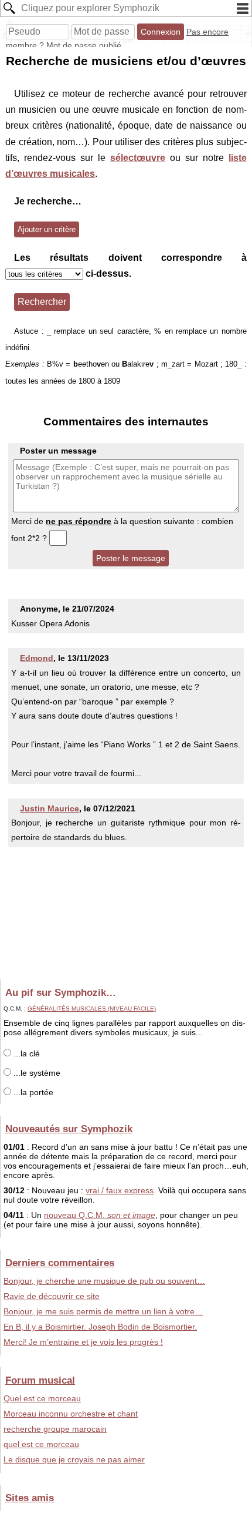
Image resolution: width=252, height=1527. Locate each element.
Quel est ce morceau (42, 1398)
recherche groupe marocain (55, 1429)
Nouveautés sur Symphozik (68, 1129)
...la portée (32, 1092)
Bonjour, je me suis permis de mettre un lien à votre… (103, 1311)
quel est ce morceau (41, 1444)
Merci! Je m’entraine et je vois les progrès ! (83, 1342)
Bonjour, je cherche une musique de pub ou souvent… (104, 1281)
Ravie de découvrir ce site (52, 1296)
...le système (35, 1073)
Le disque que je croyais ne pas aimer (74, 1459)
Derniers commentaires (59, 1262)
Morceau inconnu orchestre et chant (71, 1413)
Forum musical (40, 1380)
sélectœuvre (137, 158)
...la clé (25, 1053)
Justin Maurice (49, 808)
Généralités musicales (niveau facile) (92, 1008)
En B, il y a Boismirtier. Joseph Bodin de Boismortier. (100, 1326)
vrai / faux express (120, 1190)
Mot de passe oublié (83, 45)
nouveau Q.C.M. (99, 1215)
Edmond (36, 658)
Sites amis (29, 1497)
